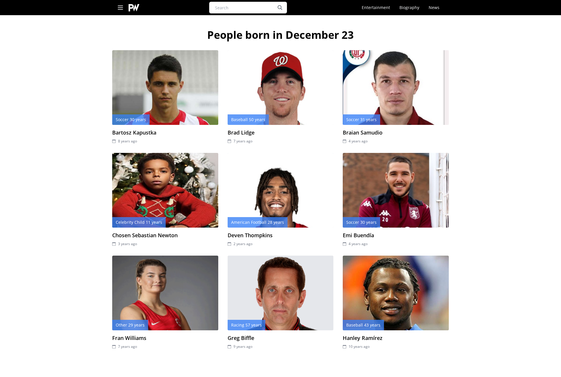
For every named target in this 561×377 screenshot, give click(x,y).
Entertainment (376, 7)
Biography (409, 7)
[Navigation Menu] (120, 7)
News (434, 7)
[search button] (280, 7)
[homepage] (134, 7)
